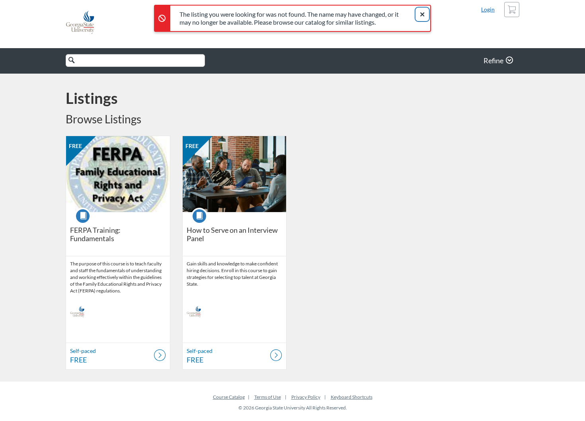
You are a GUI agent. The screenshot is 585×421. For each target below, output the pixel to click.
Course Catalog (229, 397)
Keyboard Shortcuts (351, 397)
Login (488, 9)
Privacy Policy (305, 397)
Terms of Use (267, 397)
